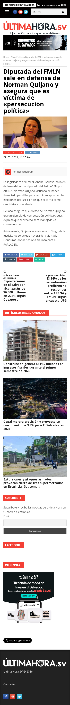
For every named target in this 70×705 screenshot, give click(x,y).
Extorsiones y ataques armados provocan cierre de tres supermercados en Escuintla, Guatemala (33, 482)
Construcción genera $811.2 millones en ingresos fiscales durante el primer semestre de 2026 (33, 367)
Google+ (43, 255)
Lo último (32, 152)
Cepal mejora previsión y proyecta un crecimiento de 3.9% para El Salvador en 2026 (33, 425)
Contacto (9, 684)
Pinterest (26, 259)
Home (6, 57)
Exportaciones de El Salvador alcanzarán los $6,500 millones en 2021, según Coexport (14, 287)
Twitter (28, 255)
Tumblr (11, 259)
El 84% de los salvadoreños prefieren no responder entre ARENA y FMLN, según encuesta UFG (55, 288)
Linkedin (59, 255)
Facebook (12, 255)
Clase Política (17, 57)
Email (6, 516)
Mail (40, 259)
